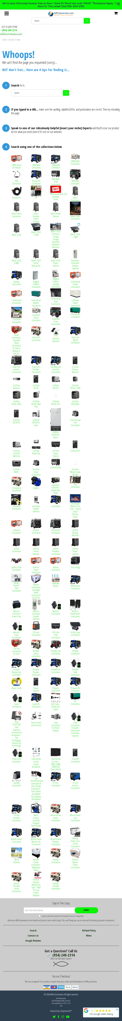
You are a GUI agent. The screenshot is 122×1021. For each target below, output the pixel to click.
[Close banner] (119, 5)
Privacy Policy (79, 916)
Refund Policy (89, 930)
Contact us (33, 935)
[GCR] (86, 1010)
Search (33, 930)
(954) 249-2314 (9, 30)
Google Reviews (33, 940)
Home (4, 39)
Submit (86, 910)
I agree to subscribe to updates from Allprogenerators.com (62, 916)
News (89, 935)
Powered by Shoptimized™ (61, 1011)
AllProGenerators (56, 994)
